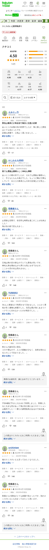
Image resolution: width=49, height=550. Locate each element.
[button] (15, 113)
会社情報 (16, 544)
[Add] (43, 27)
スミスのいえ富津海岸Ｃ (12, 26)
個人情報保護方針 (29, 544)
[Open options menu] (45, 112)
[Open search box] (5, 97)
